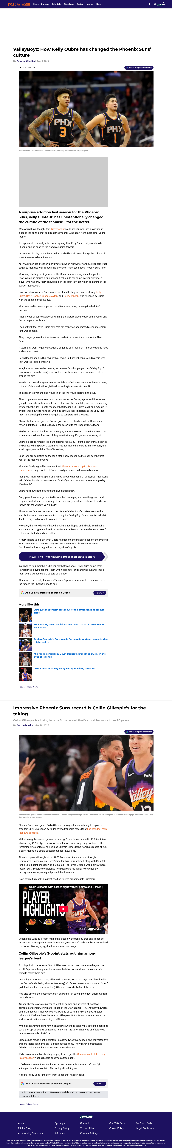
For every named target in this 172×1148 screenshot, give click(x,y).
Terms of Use (87, 1128)
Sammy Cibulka (26, 61)
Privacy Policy (62, 1128)
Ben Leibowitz (25, 725)
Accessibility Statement (31, 1133)
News (35, 4)
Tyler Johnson (71, 296)
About (21, 1123)
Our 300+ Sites (117, 1123)
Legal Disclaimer (145, 1128)
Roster (80, 4)
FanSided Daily (144, 1123)
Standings (69, 4)
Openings (60, 1123)
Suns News (32, 687)
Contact (84, 1123)
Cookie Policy (116, 1128)
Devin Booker (33, 296)
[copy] (35, 67)
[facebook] (149, 4)
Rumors (45, 4)
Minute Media (19, 1140)
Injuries (89, 4)
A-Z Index (60, 1133)
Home (22, 687)
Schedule (56, 4)
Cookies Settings (89, 1133)
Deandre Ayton (49, 296)
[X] (155, 4)
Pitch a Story (25, 1128)
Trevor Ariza (57, 229)
